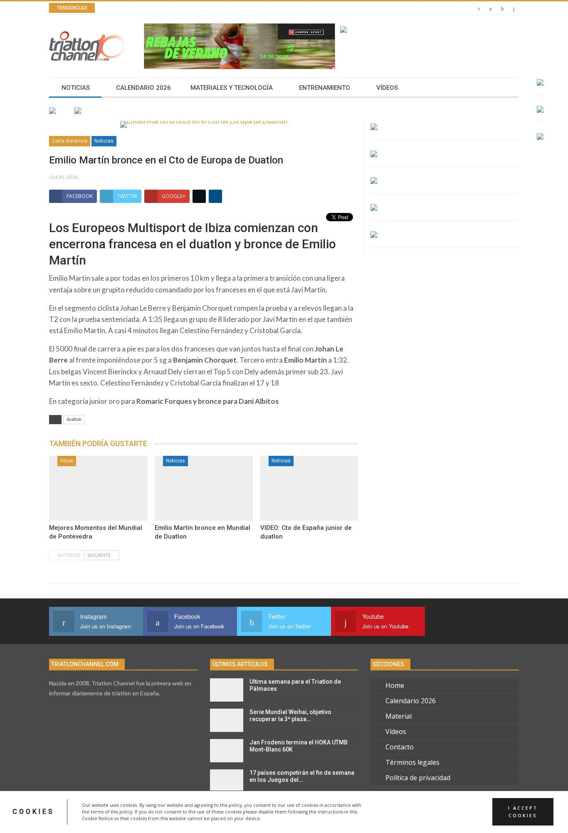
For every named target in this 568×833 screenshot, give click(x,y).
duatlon (74, 419)
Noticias (76, 87)
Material (398, 716)
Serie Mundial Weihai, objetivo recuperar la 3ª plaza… (290, 715)
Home (394, 685)
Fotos (66, 461)
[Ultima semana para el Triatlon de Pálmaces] (226, 690)
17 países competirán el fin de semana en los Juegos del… (301, 776)
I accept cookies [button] (523, 811)
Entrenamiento (324, 87)
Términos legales (412, 762)
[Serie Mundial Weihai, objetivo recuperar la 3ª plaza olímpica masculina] (226, 720)
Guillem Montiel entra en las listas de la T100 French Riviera (213, 8)
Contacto (399, 746)
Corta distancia (69, 141)
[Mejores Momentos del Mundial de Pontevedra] (98, 488)
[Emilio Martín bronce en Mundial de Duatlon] (204, 488)
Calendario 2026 (143, 87)
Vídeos (387, 87)
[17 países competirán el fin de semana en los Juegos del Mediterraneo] (226, 781)
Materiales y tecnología (231, 87)
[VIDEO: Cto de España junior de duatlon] (309, 488)
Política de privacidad (417, 777)
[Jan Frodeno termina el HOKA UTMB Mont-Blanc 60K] (226, 750)
